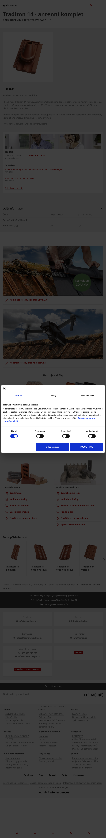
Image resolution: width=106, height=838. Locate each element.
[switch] (40, 436)
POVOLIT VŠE (86, 447)
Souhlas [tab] (18, 395)
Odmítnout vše (52, 447)
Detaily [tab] (53, 395)
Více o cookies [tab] (87, 395)
